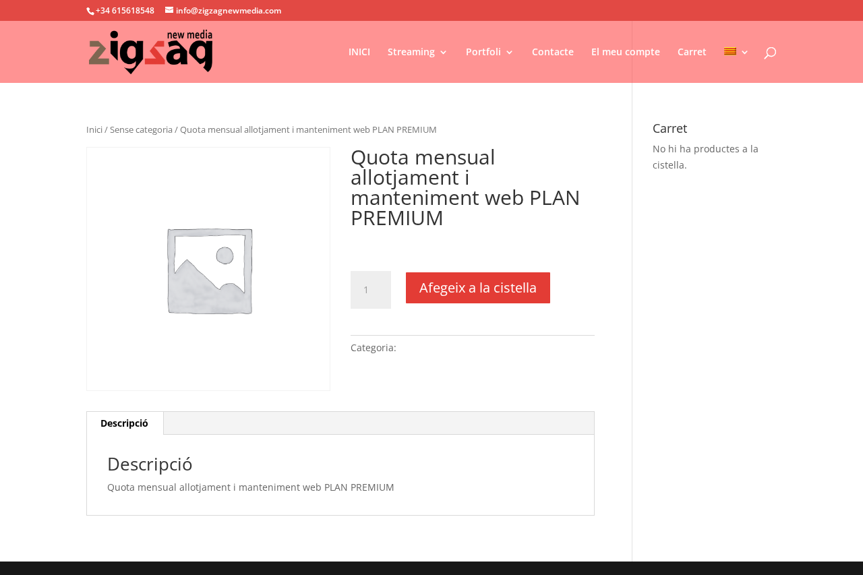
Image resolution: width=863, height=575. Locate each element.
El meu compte (625, 52)
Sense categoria (141, 129)
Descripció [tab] (124, 423)
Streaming (411, 52)
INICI (359, 52)
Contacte (553, 52)
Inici (94, 129)
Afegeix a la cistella (478, 287)
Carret (692, 52)
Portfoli (483, 52)
